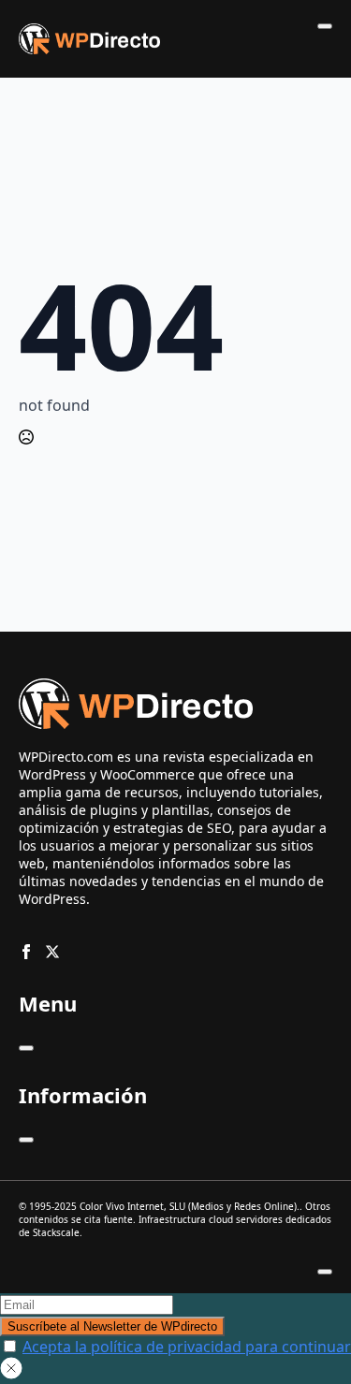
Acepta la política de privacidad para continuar (186, 1346)
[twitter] (52, 951)
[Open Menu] (324, 26)
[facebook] (26, 951)
